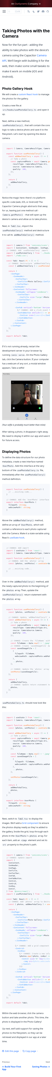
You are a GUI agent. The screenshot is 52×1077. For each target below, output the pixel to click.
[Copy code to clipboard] (46, 146)
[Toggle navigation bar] (4, 11)
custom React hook (28, 94)
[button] (29, 11)
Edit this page (12, 1051)
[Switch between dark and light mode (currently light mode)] (34, 11)
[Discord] (43, 11)
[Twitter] (38, 11)
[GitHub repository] (47, 11)
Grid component (30, 823)
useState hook (17, 537)
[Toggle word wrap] (41, 146)
